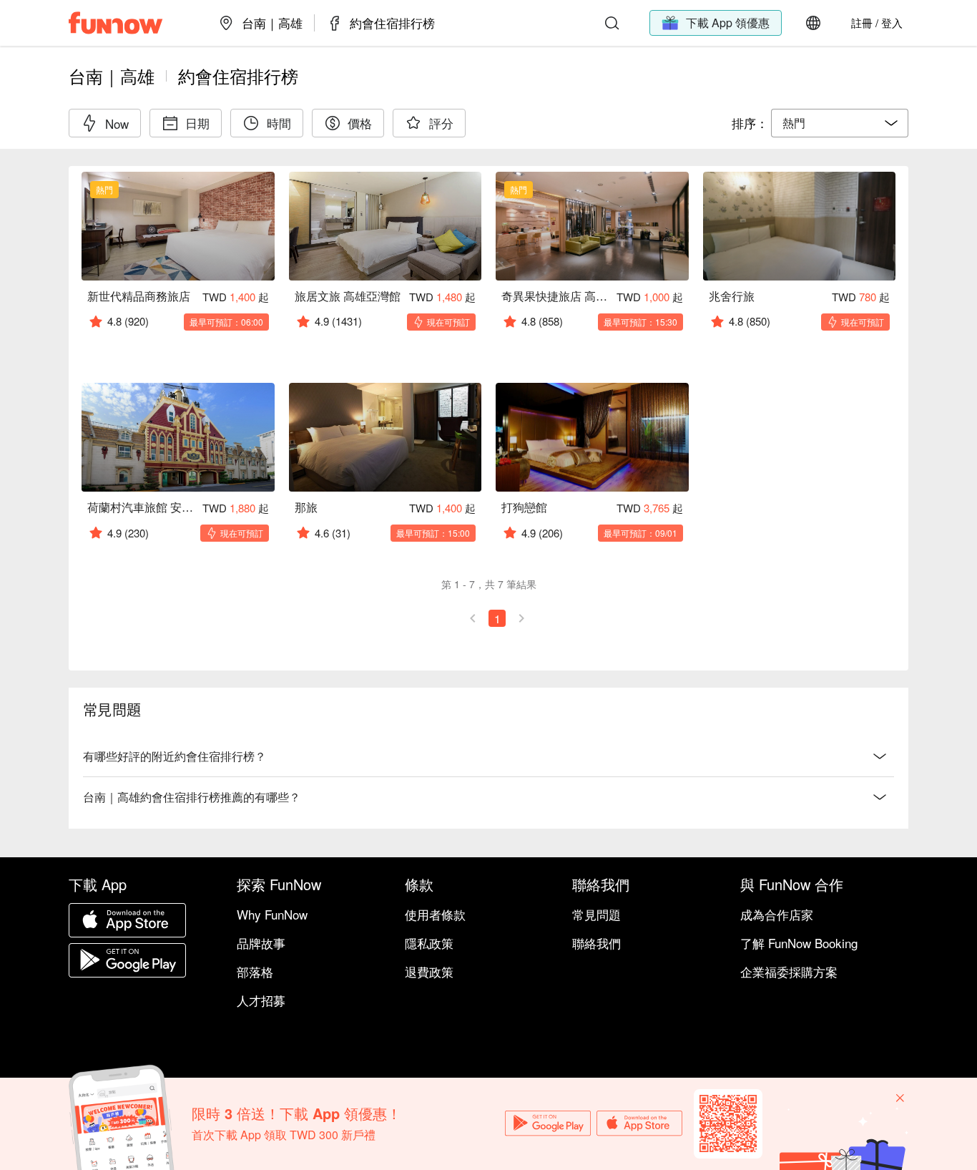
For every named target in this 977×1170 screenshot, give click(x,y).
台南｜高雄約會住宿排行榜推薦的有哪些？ (191, 797)
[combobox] (839, 123)
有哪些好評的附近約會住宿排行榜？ (174, 756)
